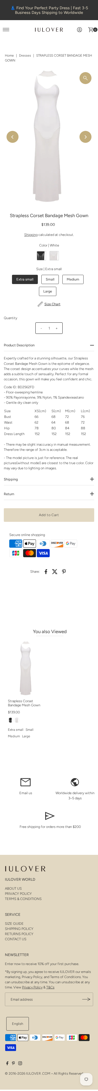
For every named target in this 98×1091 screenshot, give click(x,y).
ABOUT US (13, 888)
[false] (25, 782)
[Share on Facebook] (46, 572)
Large (47, 291)
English (17, 1024)
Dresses (25, 55)
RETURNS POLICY (19, 934)
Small (50, 279)
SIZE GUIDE (14, 924)
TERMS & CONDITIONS (23, 899)
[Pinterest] (13, 1064)
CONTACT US (15, 939)
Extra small (24, 279)
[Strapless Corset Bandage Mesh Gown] (26, 668)
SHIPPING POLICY (19, 929)
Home (9, 55)
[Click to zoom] (85, 78)
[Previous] (13, 137)
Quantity (10, 318)
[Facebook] (7, 1064)
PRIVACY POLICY (18, 894)
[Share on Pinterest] (64, 572)
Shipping (31, 235)
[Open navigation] (6, 29)
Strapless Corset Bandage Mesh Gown (24, 703)
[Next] (85, 137)
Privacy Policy (32, 987)
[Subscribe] (86, 999)
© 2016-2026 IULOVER (23, 1073)
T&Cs (50, 987)
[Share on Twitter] (55, 572)
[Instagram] (20, 1064)
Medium (73, 279)
